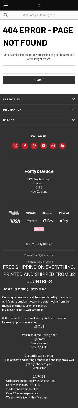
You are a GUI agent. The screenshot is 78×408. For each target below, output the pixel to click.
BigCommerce (46, 255)
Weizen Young (45, 261)
